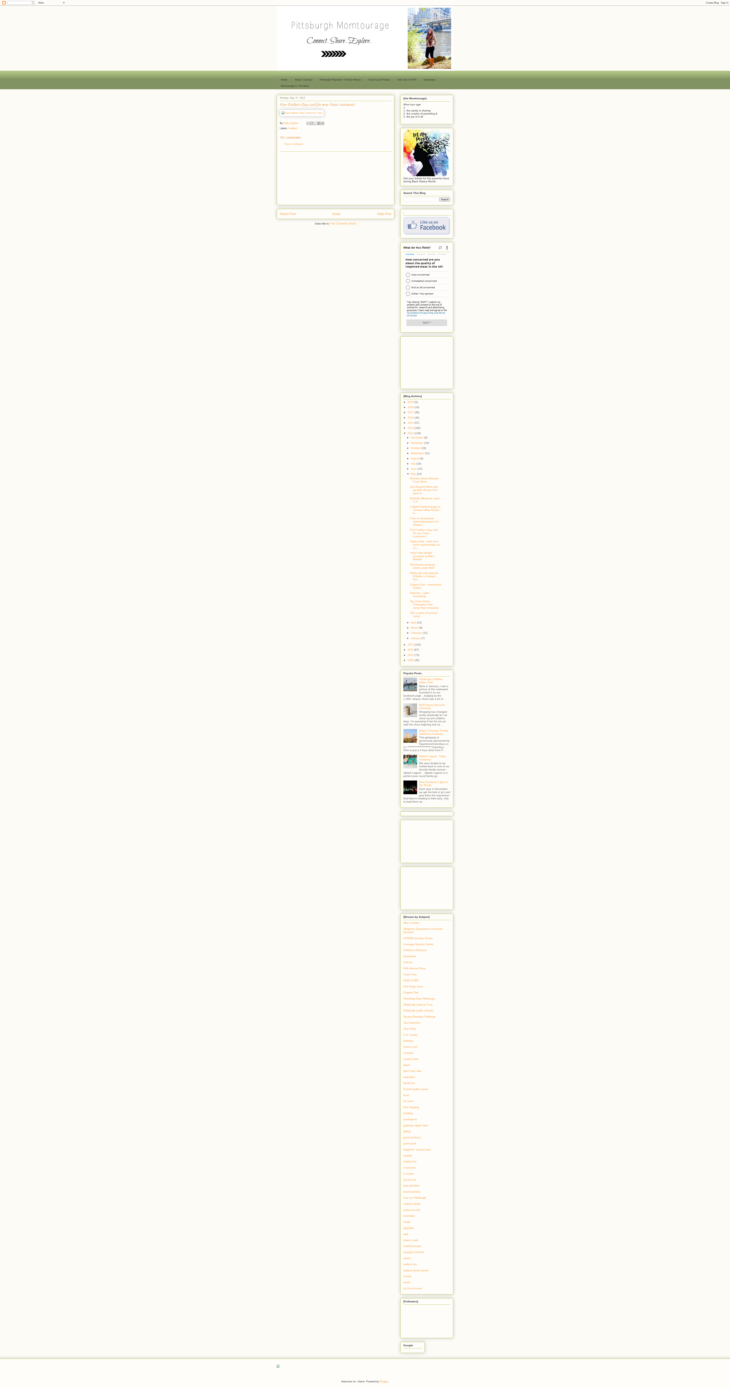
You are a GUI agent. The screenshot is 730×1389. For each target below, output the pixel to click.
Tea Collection (411, 1022)
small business (412, 1246)
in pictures (409, 1167)
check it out (410, 1046)
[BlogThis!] (312, 123)
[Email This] (308, 123)
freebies (293, 128)
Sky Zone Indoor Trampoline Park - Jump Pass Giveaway (424, 604)
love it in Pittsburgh (414, 1197)
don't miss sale (412, 1070)
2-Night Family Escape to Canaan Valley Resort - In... (425, 510)
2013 (411, 433)
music (406, 1221)
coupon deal (410, 1058)
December (417, 437)
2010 (411, 655)
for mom (408, 1101)
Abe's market (411, 922)
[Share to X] (315, 123)
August (415, 458)
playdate (408, 1227)
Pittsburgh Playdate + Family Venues (340, 79)
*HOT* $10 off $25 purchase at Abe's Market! (422, 556)
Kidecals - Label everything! (419, 594)
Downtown (409, 956)
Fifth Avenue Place (414, 968)
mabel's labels (412, 1203)
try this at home (412, 1288)
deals (406, 1065)
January (416, 638)
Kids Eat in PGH (407, 79)
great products (412, 1137)
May (414, 473)
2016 (411, 417)
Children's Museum (415, 950)
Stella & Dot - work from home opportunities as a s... (425, 544)
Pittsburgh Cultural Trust (417, 1004)
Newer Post (288, 214)
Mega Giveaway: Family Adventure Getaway (433, 732)
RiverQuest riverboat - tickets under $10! (423, 566)
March (415, 627)
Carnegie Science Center (418, 944)
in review (408, 1173)
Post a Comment (294, 144)
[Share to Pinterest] (323, 123)
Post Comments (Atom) (343, 223)
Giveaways (430, 79)
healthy (407, 1155)
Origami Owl (410, 992)
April (414, 622)
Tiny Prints (409, 1028)
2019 (411, 402)
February (417, 632)
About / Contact (303, 79)
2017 (411, 412)
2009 (411, 660)
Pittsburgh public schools (418, 1010)
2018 (411, 407)
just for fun (409, 1179)
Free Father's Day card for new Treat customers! (424, 533)
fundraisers (410, 1119)
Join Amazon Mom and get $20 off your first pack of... (424, 490)
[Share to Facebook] (319, 123)
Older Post (384, 214)
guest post (409, 1143)
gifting (407, 1131)
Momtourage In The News (295, 86)
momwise (409, 1215)
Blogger (384, 1381)
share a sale (410, 1240)
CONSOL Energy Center (418, 938)
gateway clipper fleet (415, 1125)
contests (408, 1052)
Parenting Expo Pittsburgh (419, 998)
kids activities (411, 1185)
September (418, 453)
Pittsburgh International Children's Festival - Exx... (424, 576)
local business (411, 1191)
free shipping (411, 1107)
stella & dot (410, 1264)
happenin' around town (417, 1149)
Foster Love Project (379, 79)
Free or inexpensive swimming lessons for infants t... (424, 521)
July (413, 463)
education (409, 1076)
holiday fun (410, 1161)
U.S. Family (410, 1034)
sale (405, 1234)
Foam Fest (410, 974)
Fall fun (407, 962)
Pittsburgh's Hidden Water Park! (431, 681)
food (406, 1095)
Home (284, 79)
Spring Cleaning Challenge (419, 1016)
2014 (411, 427)
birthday (408, 1040)
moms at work (411, 1209)
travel (406, 1282)
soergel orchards (413, 1252)
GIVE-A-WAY (411, 980)
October (416, 448)
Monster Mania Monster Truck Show (424, 480)
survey (407, 1276)
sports (407, 1258)
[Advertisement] (335, 178)
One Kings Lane (413, 986)
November (417, 442)
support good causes (416, 1270)
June (414, 468)
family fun (409, 1083)
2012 (411, 644)
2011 (411, 649)
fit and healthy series (415, 1089)
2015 (411, 422)
